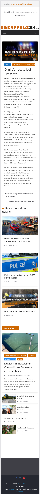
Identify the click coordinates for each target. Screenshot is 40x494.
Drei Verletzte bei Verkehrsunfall (19, 311)
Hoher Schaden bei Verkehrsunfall (22, 202)
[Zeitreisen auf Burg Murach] (9, 410)
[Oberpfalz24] (20, 27)
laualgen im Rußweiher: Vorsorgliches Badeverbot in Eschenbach (19, 367)
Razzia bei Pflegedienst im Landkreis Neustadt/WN (19, 195)
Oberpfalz (32, 355)
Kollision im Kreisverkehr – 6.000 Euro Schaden (19, 276)
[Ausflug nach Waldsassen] (9, 429)
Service (20, 359)
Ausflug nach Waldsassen (26, 428)
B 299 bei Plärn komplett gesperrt (25, 397)
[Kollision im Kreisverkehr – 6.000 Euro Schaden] (20, 254)
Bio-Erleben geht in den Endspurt (15, 418)
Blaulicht (8, 64)
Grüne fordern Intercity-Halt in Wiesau (22, 4)
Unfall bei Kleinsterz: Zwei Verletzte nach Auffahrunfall (17, 240)
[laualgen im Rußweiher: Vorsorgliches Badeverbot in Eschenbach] (20, 342)
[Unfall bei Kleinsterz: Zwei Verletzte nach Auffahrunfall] (20, 218)
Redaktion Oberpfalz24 (24, 375)
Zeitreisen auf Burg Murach (23, 408)
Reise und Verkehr (10, 359)
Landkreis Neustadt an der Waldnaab (24, 64)
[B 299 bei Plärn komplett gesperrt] (9, 399)
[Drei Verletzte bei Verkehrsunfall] (20, 291)
